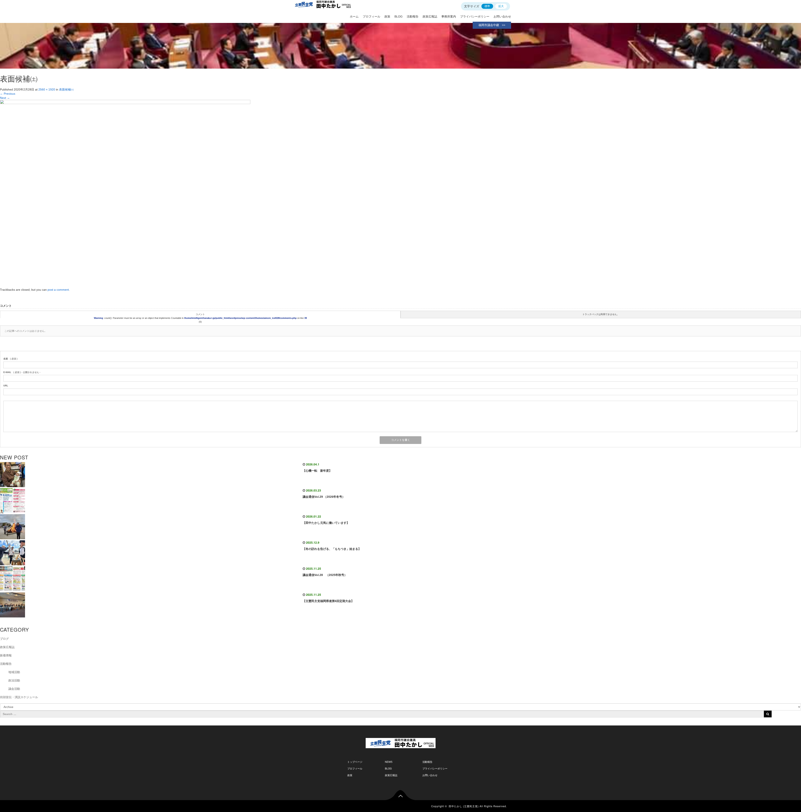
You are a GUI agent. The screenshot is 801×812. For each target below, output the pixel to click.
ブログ (4, 638)
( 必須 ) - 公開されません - (21, 372)
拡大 (501, 6)
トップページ (354, 761)
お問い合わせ (502, 16)
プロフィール (371, 16)
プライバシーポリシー (474, 16)
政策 (387, 16)
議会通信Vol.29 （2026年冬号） (324, 496)
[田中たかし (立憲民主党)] (401, 742)
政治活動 (14, 680)
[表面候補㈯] (125, 193)
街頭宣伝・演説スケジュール (19, 697)
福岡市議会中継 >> (492, 25)
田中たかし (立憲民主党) (464, 806)
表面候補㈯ (66, 89)
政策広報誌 (430, 16)
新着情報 (6, 655)
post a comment (58, 289)
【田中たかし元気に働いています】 (326, 522)
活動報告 (412, 16)
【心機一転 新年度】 (317, 470)
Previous (7, 93)
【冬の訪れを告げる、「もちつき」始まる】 (332, 549)
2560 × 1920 (46, 89)
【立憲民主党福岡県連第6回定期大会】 (328, 601)
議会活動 (14, 688)
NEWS (388, 761)
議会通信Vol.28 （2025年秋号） (325, 575)
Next (5, 97)
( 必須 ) (10, 358)
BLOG (398, 16)
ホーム (354, 16)
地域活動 (14, 672)
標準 (487, 6)
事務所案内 (448, 16)
